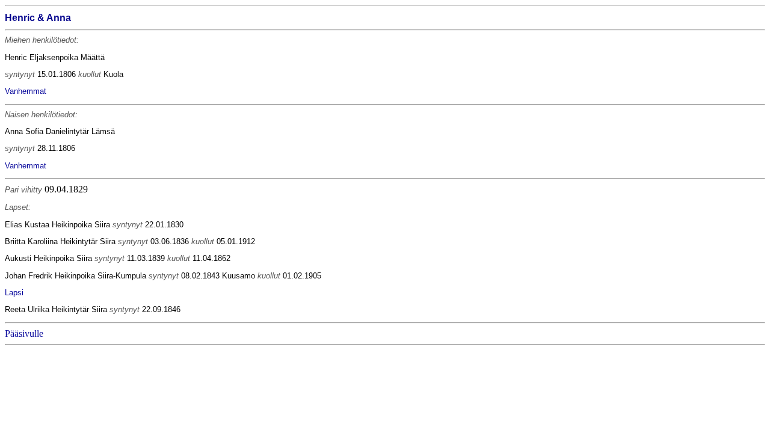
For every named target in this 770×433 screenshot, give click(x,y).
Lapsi (14, 292)
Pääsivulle (24, 333)
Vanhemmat (25, 91)
